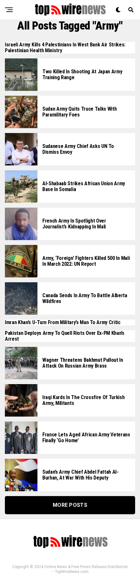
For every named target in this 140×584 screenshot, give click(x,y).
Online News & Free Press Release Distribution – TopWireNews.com (86, 569)
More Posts (70, 505)
